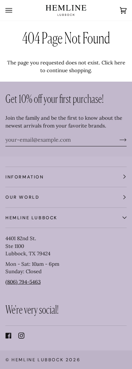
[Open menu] (15, 10)
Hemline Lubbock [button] (31, 218)
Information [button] (24, 177)
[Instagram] (21, 336)
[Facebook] (8, 336)
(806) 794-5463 (23, 282)
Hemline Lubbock (38, 360)
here (119, 62)
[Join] (118, 139)
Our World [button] (22, 197)
